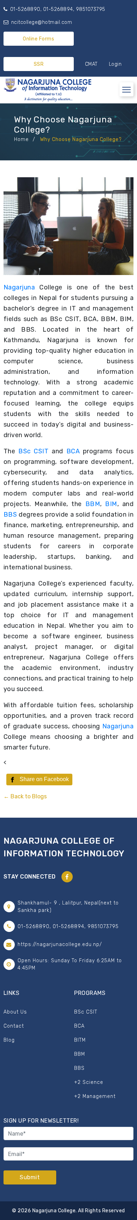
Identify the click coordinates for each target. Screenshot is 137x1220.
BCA (74, 451)
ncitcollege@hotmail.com (40, 22)
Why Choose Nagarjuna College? (81, 139)
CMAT (91, 64)
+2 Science (88, 1082)
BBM (92, 504)
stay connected (30, 876)
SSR (39, 64)
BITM (80, 1040)
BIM (111, 504)
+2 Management (95, 1096)
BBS (11, 514)
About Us (15, 1012)
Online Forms (38, 39)
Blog (9, 1040)
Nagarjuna (19, 287)
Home (21, 139)
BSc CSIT (33, 451)
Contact (14, 1026)
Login (115, 64)
